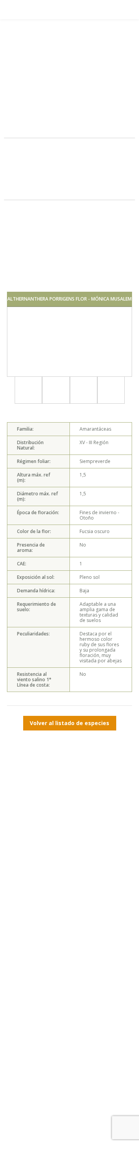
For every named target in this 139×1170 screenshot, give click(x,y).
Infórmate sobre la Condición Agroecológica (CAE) (69, 123)
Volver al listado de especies (69, 723)
